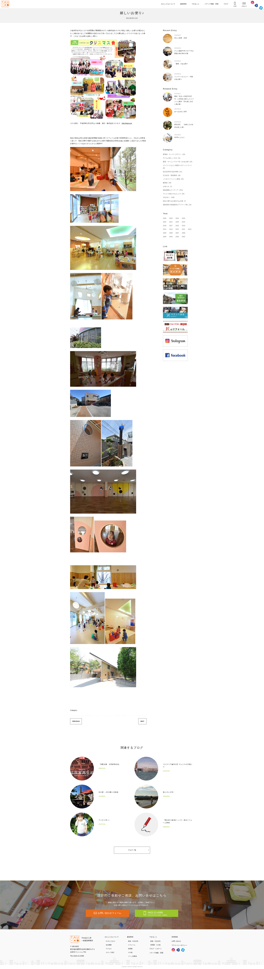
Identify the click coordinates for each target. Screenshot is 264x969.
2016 (177, 225)
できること (195, 4)
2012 (177, 229)
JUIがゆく (166, 197)
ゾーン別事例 (132, 956)
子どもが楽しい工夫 (170, 158)
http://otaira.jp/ (127, 123)
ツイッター (261, 8)
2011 (183, 229)
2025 (171, 218)
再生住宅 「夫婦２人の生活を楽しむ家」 (183, 124)
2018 (164, 225)
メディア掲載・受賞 (211, 4)
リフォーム (131, 945)
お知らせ (166, 186)
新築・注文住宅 (133, 941)
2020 (177, 222)
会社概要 (109, 945)
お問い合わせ (176, 941)
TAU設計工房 (5, 4)
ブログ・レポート (155, 949)
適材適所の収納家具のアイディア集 (175, 205)
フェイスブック (256, 5)
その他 (130, 952)
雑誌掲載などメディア (170, 190)
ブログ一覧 (132, 850)
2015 (183, 225)
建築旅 (165, 183)
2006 (183, 233)
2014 (164, 229)
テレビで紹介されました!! (172, 194)
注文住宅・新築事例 (170, 175)
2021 (171, 222)
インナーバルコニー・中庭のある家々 (183, 76)
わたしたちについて (168, 4)
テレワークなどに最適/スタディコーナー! (177, 165)
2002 (183, 237)
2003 (177, 237)
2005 (164, 237)
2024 (177, 218)
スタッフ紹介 (110, 952)
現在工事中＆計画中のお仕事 (173, 201)
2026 (164, 218)
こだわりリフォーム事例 (171, 179)
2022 (164, 222)
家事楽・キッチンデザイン (172, 154)
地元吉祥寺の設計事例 (170, 172)
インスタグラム (252, 2)
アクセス (109, 949)
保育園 (130, 949)
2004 (171, 237)
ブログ (226, 4)
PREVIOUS (76, 721)
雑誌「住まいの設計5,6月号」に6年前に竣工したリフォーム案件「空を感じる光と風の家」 (184, 99)
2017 (171, 225)
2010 (189, 229)
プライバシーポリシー (179, 945)
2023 (183, 218)
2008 (171, 233)
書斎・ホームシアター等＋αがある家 (176, 161)
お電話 (234, 6)
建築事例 (183, 4)
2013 (171, 229)
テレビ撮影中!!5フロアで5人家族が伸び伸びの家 (184, 50)
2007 (177, 233)
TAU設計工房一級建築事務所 (87, 939)
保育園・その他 (155, 945)
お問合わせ (244, 6)
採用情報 (175, 937)
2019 (183, 222)
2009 (164, 233)
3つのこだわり (110, 941)
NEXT (142, 721)
